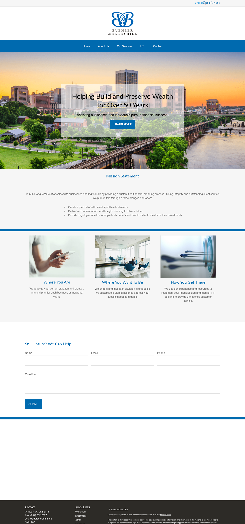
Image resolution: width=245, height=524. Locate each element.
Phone (161, 353)
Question (30, 374)
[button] (86, 46)
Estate (78, 519)
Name (28, 353)
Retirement (80, 511)
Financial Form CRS (119, 509)
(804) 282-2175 (40, 511)
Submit (33, 404)
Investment (80, 515)
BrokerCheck (165, 514)
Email (94, 353)
